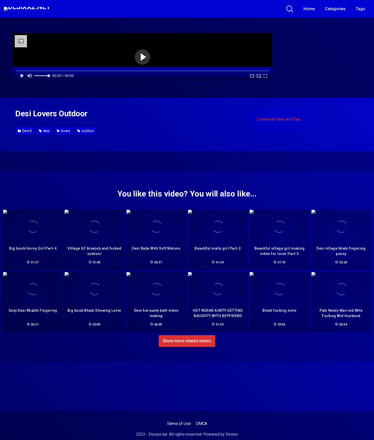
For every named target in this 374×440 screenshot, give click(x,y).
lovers (65, 131)
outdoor (87, 131)
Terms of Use (179, 423)
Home (309, 8)
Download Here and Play (279, 119)
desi (46, 131)
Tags (360, 8)
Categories (335, 8)
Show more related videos (187, 340)
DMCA (201, 423)
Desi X (26, 131)
